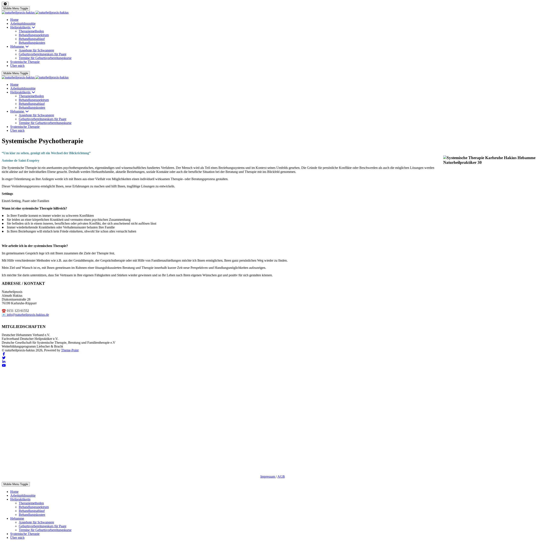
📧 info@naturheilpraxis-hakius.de (25, 314)
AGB (281, 476)
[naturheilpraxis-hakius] (35, 12)
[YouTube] (4, 365)
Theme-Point (70, 350)
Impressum (268, 476)
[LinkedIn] (4, 361)
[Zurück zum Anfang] (5, 4)
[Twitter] (4, 358)
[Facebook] (4, 354)
